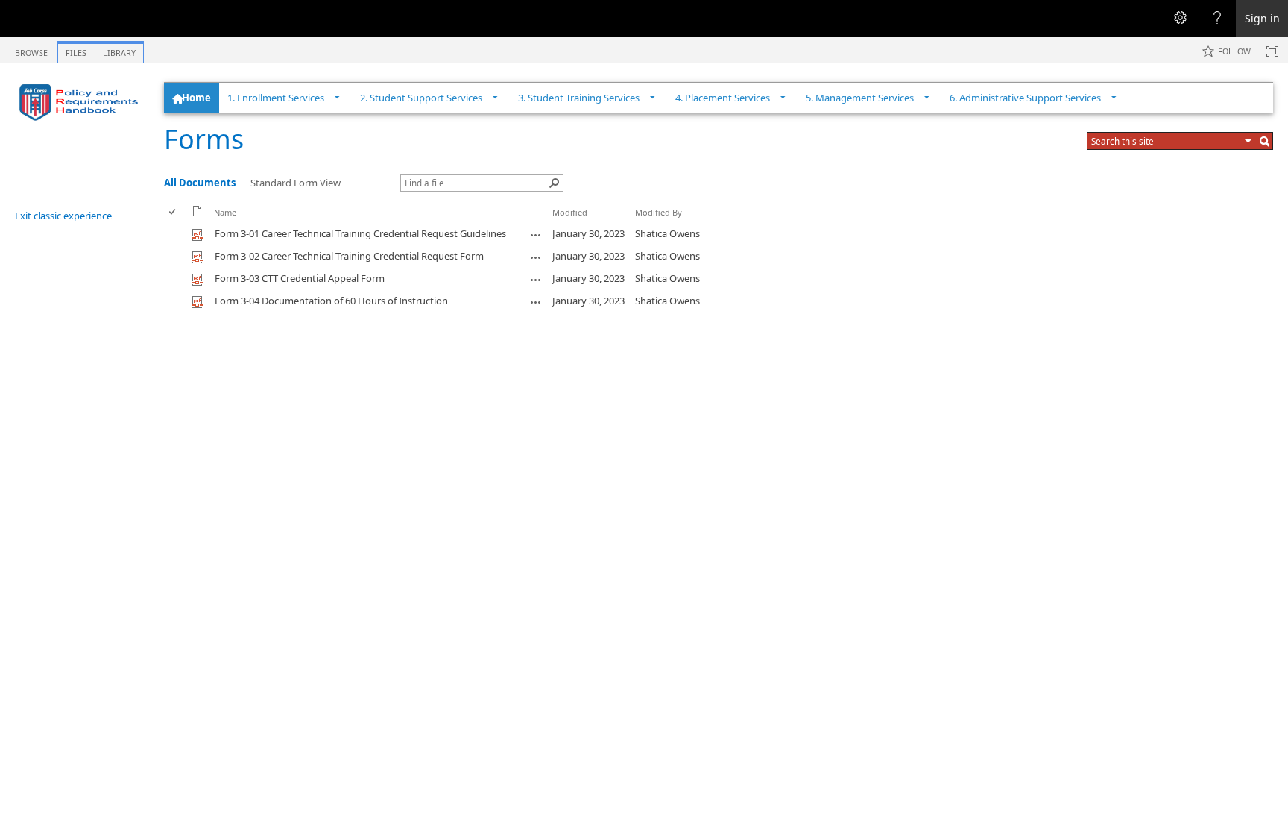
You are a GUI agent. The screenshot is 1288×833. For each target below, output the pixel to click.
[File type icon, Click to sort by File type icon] (197, 213)
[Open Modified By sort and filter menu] (640, 223)
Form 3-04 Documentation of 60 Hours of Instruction (331, 300)
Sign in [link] (1262, 18)
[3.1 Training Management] (82, 102)
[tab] (31, 49)
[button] (1248, 141)
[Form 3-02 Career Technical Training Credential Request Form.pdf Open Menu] (536, 257)
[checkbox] (173, 212)
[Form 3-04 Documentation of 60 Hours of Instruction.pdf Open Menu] (536, 302)
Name (225, 212)
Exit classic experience (63, 215)
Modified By (658, 212)
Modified (569, 212)
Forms (204, 139)
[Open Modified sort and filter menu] (558, 223)
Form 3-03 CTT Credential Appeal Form (300, 278)
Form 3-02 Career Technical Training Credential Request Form (349, 256)
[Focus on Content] (1272, 51)
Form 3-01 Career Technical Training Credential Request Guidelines (360, 233)
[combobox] (1165, 141)
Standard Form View (295, 182)
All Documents (200, 182)
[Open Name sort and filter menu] (219, 223)
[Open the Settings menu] (1180, 18)
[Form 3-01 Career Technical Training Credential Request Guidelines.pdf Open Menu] (536, 235)
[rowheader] (176, 234)
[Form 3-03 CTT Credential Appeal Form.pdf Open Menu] (536, 280)
